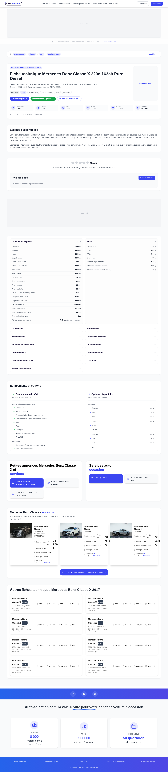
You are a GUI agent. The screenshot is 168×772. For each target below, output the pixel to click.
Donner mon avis (146, 178)
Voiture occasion (48, 4)
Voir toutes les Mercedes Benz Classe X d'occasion (82, 572)
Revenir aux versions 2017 (69, 99)
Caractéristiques (18, 99)
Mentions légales (52, 762)
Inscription (157, 4)
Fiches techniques (99, 4)
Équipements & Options (41, 99)
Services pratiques (80, 4)
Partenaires (84, 762)
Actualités (113, 4)
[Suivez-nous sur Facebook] (84, 694)
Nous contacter (20, 762)
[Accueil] (52, 42)
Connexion (143, 4)
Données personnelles (116, 762)
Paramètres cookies (148, 762)
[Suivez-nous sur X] (95, 694)
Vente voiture (64, 4)
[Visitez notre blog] (73, 694)
